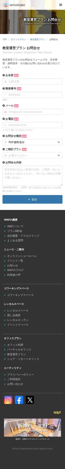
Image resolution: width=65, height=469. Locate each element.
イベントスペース (17, 324)
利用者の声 (13, 274)
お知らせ (12, 265)
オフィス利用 (15, 344)
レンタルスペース (17, 310)
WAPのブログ (15, 270)
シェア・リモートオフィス (23, 359)
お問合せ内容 (13, 162)
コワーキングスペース (20, 295)
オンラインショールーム (21, 256)
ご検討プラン (15, 149)
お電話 (11, 118)
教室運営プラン (16, 354)
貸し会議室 (13, 315)
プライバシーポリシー (20, 374)
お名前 (11, 75)
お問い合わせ (15, 384)
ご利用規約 (13, 379)
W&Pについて (15, 226)
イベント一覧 (15, 260)
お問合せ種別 (15, 135)
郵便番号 (13, 88)
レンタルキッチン (17, 320)
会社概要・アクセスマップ (23, 235)
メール (11, 105)
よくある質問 (15, 240)
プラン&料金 (14, 231)
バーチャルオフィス (19, 349)
